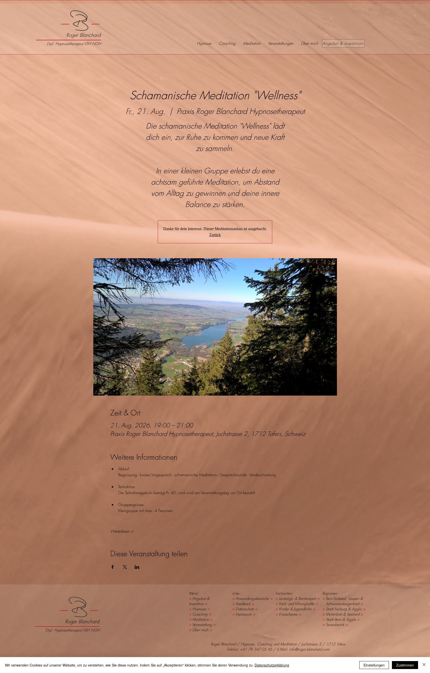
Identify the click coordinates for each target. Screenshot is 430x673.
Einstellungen (374, 665)
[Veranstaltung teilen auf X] (124, 567)
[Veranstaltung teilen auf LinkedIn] (137, 567)
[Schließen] (424, 665)
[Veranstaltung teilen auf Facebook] (112, 567)
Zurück (215, 235)
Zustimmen (405, 665)
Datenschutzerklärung (272, 665)
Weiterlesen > (121, 531)
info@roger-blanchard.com (309, 649)
